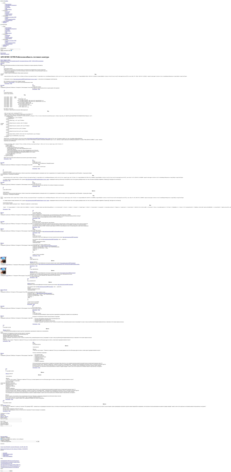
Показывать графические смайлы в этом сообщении (12, 439)
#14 (28, 278)
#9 (32, 219)
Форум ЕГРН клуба (4, 61)
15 (6, 214)
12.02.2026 (3, 463)
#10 (33, 228)
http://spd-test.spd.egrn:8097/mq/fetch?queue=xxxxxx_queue (25, 79)
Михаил (2, 212)
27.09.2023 (3, 467)
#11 (33, 233)
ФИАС (6, 18)
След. (8, 62)
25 (6, 87)
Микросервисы (8, 9)
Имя (11, 83)
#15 (33, 305)
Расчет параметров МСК (10, 19)
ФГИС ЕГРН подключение (37, 61)
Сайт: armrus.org (14, 448)
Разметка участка (8, 13)
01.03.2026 (3, 460)
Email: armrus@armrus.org (5, 448)
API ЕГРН (7, 6)
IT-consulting (7, 7)
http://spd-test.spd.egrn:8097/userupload (70, 237)
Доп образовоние (8, 20)
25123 (7, 264)
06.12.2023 (3, 464)
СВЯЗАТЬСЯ (5, 21)
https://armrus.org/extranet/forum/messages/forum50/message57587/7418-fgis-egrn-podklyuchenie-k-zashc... (59, 264)
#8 (33, 210)
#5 (3, 169)
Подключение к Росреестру (11, 5)
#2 (32, 84)
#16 (33, 311)
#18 (33, 342)
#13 (30, 267)
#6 (32, 181)
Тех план (7, 12)
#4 (32, 160)
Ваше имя (2, 418)
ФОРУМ (4, 22)
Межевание (7, 11)
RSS (1, 64)
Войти (2, 50)
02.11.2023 (3, 466)
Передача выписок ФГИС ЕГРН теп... (13, 464)
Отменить (8, 437)
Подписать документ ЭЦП (10, 17)
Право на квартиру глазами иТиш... (12, 462)
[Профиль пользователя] (3, 262)
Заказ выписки (8, 4)
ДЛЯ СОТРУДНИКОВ (7, 456)
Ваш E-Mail (2, 421)
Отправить (3, 437)
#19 (6, 368)
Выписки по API (8, 463)
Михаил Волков (4, 289)
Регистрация (3, 52)
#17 (3, 325)
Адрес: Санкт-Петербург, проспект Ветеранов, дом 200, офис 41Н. (14, 446)
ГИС (6, 8)
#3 (4, 90)
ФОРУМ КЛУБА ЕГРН (8, 454)
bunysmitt (2, 85)
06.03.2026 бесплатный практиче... (12, 460)
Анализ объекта (8, 14)
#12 (30, 257)
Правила (6, 416)
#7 (3, 187)
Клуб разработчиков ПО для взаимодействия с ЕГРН (20, 61)
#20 (3, 400)
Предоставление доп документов (12, 467)
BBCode (2, 416)
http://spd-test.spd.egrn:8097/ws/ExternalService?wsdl (53, 231)
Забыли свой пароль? (4, 54)
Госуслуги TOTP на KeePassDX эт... (12, 466)
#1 (4, 66)
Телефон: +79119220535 (23, 448)
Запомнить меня (7, 50)
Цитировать (7, 83)
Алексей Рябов (11, 82)
